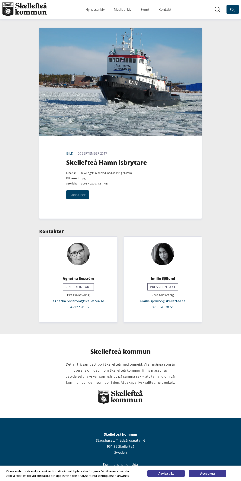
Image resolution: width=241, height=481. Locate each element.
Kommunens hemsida (120, 464)
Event (144, 9)
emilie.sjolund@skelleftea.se (162, 301)
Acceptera (207, 473)
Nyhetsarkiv (95, 9)
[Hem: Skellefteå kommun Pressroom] (24, 9)
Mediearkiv (122, 9)
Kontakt (165, 9)
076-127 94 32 (78, 307)
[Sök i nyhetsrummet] (217, 9)
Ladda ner (77, 194)
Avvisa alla (166, 473)
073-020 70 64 (163, 307)
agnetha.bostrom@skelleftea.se (78, 301)
